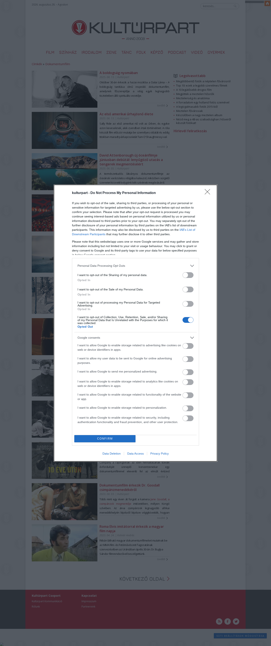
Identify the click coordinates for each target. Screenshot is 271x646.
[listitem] (135, 266)
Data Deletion (111, 453)
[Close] (209, 193)
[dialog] (135, 323)
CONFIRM (105, 438)
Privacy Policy (159, 453)
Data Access (135, 453)
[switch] (188, 275)
